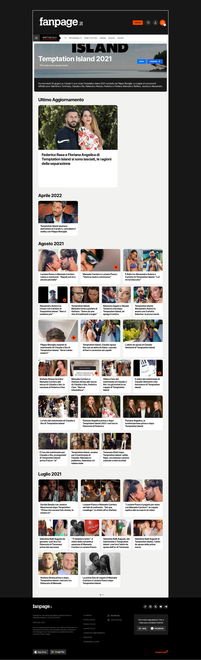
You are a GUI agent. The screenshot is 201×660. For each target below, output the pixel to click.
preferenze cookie (91, 642)
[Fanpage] (42, 606)
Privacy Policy (89, 624)
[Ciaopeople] (161, 652)
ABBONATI (138, 22)
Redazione (87, 637)
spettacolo (50, 37)
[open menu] (36, 38)
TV (65, 38)
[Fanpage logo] (58, 23)
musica (111, 38)
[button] (40, 651)
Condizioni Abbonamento (94, 633)
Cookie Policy (89, 628)
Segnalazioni (89, 620)
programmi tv (75, 38)
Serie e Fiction (90, 38)
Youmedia (87, 615)
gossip (120, 38)
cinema (103, 38)
